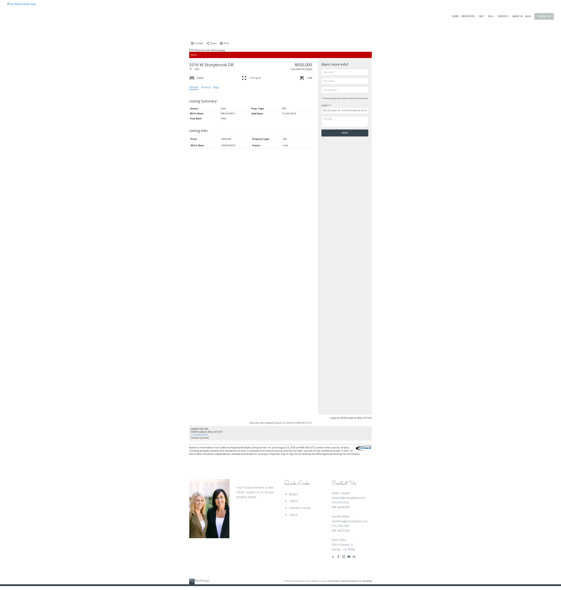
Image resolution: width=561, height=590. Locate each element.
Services (503, 16)
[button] (544, 16)
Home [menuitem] (455, 16)
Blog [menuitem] (528, 16)
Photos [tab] (206, 87)
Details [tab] (194, 87)
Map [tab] (216, 87)
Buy (481, 16)
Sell (490, 16)
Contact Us (544, 16)
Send (345, 132)
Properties (468, 16)
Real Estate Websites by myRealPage (356, 581)
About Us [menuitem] (517, 16)
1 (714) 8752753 (199, 434)
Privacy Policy (334, 581)
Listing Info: (198, 130)
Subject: (325, 105)
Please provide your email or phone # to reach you (345, 98)
